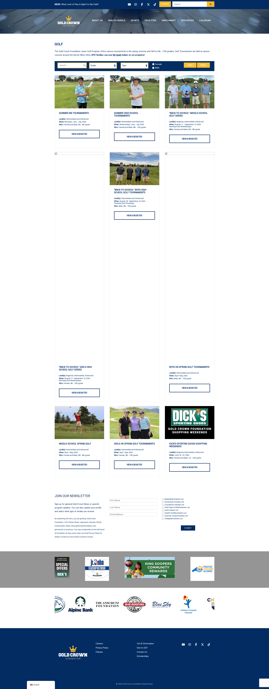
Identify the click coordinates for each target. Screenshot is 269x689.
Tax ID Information (145, 643)
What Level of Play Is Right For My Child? (80, 4)
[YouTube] (129, 4)
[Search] (210, 4)
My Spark (117, 55)
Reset (203, 65)
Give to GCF (142, 648)
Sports (135, 20)
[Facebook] (142, 4)
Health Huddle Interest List (175, 513)
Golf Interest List (171, 510)
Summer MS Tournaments (74, 113)
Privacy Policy (102, 648)
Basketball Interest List (174, 499)
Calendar (205, 20)
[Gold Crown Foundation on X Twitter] (202, 644)
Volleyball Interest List (174, 519)
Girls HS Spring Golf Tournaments (134, 443)
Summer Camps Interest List (176, 516)
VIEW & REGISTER (79, 134)
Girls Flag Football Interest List (177, 507)
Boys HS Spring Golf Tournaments (189, 367)
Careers (99, 643)
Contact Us (142, 652)
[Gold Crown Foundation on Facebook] (196, 644)
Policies (99, 652)
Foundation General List (174, 505)
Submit (188, 528)
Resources (187, 20)
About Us (97, 20)
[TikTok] (155, 4)
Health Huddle (116, 20)
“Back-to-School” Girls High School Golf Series (75, 368)
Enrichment (169, 20)
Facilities (150, 20)
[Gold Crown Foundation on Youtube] (183, 644)
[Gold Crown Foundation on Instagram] (189, 644)
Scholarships (143, 656)
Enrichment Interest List (174, 502)
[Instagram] (135, 4)
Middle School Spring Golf (75, 443)
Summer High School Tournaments (126, 114)
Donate (165, 4)
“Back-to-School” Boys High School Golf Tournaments (130, 191)
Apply (190, 65)
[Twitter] (148, 4)
